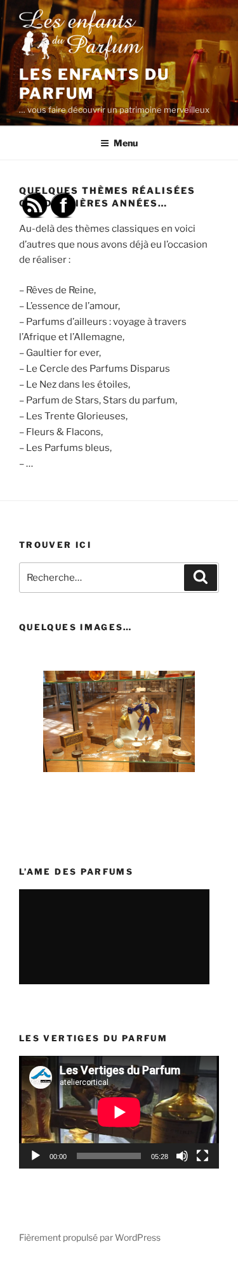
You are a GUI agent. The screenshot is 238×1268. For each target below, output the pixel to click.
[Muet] (182, 1156)
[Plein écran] (202, 1156)
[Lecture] (35, 1156)
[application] (119, 1112)
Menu (126, 142)
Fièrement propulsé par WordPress (90, 1237)
